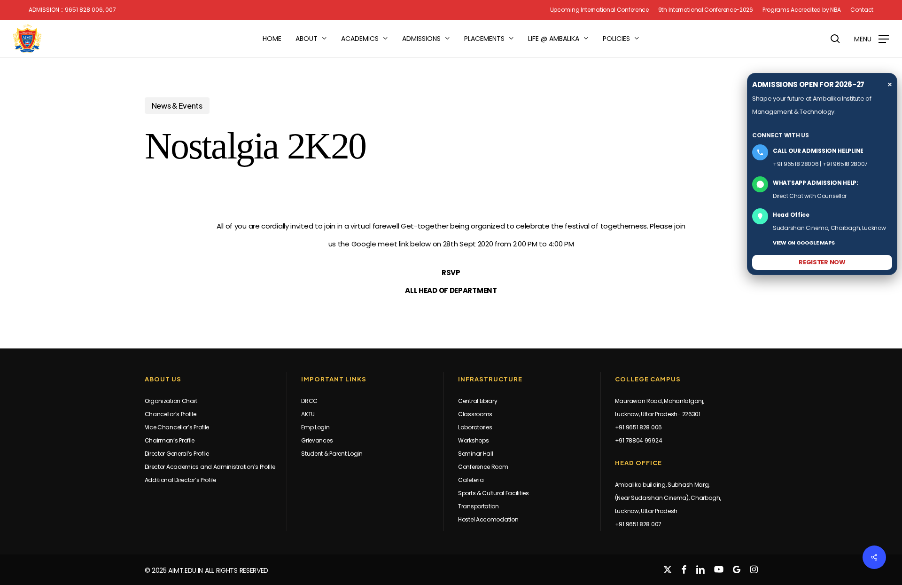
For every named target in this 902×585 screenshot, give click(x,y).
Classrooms (475, 414)
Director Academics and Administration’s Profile (210, 467)
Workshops (473, 440)
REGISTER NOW (822, 262)
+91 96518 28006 (796, 164)
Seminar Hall (475, 454)
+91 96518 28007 (845, 164)
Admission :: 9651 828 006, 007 (72, 10)
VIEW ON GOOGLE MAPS (803, 242)
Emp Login (315, 427)
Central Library (478, 401)
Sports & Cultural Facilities (493, 493)
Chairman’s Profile (170, 440)
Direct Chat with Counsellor (810, 196)
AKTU (308, 414)
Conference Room (483, 467)
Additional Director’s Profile (180, 480)
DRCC (309, 401)
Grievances (317, 440)
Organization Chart (171, 401)
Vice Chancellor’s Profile (177, 427)
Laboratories (475, 427)
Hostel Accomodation (488, 519)
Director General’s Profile (177, 454)
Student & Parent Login (331, 454)
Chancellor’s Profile (170, 414)
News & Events (177, 106)
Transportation (478, 506)
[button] (871, 39)
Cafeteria (470, 480)
